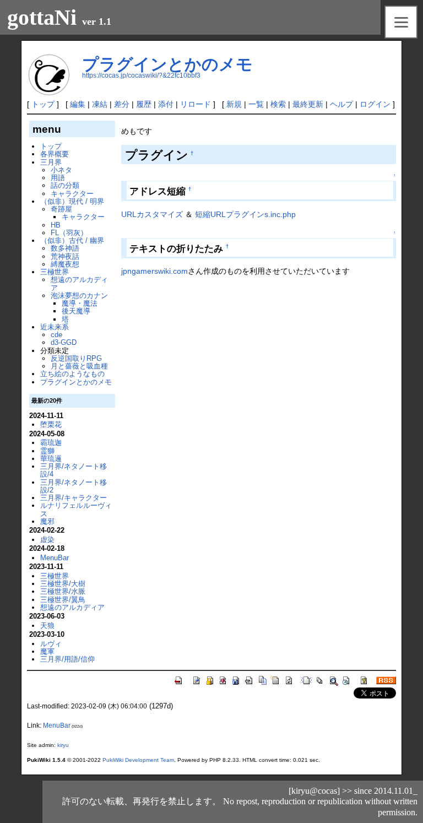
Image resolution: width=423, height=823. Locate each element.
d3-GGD (64, 342)
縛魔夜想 (65, 264)
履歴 (143, 104)
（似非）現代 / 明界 (72, 201)
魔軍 (47, 651)
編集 (77, 104)
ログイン (375, 104)
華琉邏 (51, 458)
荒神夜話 (65, 256)
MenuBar (54, 558)
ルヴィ (51, 644)
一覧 (256, 104)
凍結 (99, 104)
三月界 (51, 162)
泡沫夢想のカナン (79, 295)
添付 (165, 104)
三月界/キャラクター (73, 498)
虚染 (47, 539)
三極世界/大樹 (62, 584)
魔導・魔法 (79, 303)
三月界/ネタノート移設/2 (73, 486)
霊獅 (47, 451)
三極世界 (54, 272)
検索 (278, 104)
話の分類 (65, 185)
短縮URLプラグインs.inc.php (245, 214)
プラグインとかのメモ (167, 64)
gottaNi (42, 17)
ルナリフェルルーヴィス (76, 509)
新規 (234, 104)
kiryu (63, 745)
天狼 (47, 625)
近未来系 (54, 327)
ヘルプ (341, 104)
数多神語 (65, 248)
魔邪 (47, 521)
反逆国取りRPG (76, 358)
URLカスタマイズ (152, 214)
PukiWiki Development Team (138, 760)
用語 (58, 178)
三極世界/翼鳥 (62, 599)
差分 (121, 104)
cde (56, 335)
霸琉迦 (51, 442)
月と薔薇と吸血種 (79, 366)
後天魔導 (76, 311)
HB (56, 225)
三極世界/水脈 (62, 591)
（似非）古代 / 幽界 (72, 240)
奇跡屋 (61, 209)
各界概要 (54, 154)
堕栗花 (51, 424)
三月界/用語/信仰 (67, 659)
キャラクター (72, 193)
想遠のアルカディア (79, 283)
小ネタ (61, 170)
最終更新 (307, 104)
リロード (195, 104)
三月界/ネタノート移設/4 (73, 470)
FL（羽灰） (69, 233)
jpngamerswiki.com (154, 271)
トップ (43, 104)
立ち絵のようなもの (72, 374)
